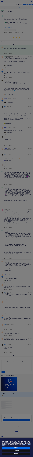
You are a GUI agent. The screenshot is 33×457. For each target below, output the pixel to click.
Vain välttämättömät (16, 450)
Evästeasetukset (15, 453)
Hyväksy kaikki (16, 447)
